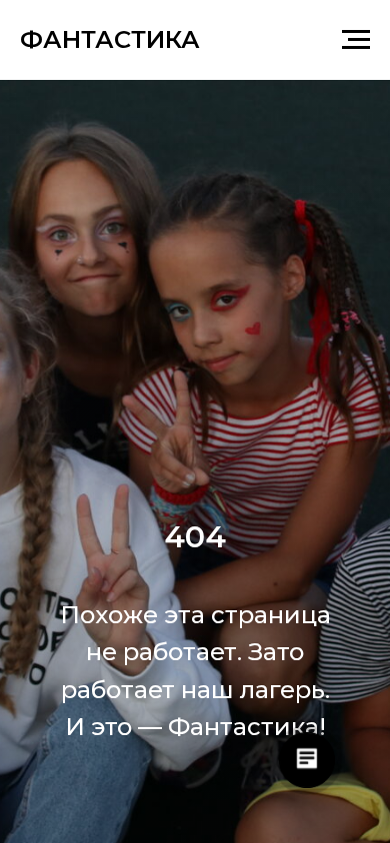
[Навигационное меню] (356, 40)
